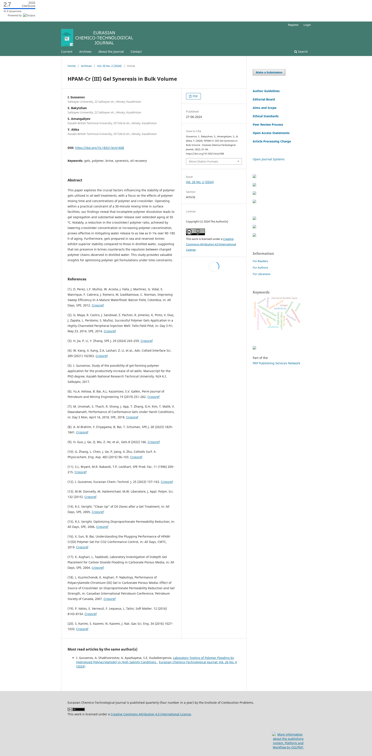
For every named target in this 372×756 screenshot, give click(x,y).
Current (66, 51)
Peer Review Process (268, 124)
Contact (136, 51)
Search (302, 51)
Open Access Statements (271, 133)
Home (72, 66)
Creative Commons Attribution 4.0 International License (211, 244)
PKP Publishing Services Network (276, 363)
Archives (85, 51)
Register (293, 25)
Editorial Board (264, 99)
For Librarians (261, 274)
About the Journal (111, 51)
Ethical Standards (266, 116)
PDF (195, 96)
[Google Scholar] (254, 194)
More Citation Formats (203, 161)
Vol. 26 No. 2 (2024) (109, 66)
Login (307, 25)
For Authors (260, 267)
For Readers (260, 261)
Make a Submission (269, 72)
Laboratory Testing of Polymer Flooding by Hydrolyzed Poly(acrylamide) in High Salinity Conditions (155, 660)
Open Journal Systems (269, 159)
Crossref (98, 305)
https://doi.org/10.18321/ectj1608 (99, 148)
